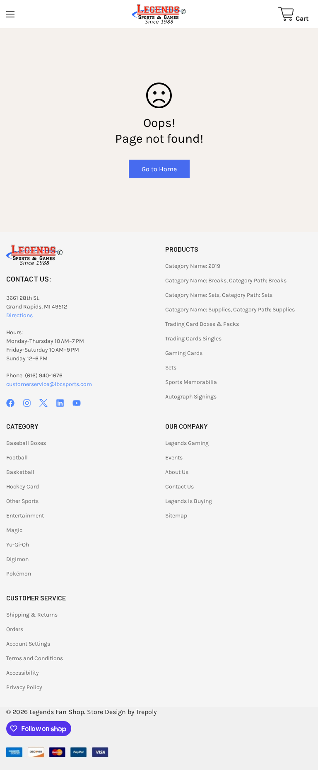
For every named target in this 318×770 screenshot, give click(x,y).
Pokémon (18, 573)
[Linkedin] (60, 403)
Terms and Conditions (34, 658)
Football (17, 457)
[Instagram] (27, 403)
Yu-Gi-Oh (17, 544)
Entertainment (25, 515)
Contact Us (179, 486)
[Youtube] (76, 403)
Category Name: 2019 (192, 266)
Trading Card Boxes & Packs (202, 324)
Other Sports (22, 501)
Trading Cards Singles (193, 338)
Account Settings (28, 643)
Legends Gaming (187, 443)
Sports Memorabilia (191, 382)
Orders (14, 629)
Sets (170, 367)
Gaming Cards (183, 353)
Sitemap (176, 515)
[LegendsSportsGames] (159, 14)
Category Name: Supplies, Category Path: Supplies (230, 309)
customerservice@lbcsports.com (49, 384)
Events (174, 457)
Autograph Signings (191, 396)
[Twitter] (43, 403)
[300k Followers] (10, 403)
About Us (176, 472)
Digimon (17, 559)
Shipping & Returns (32, 614)
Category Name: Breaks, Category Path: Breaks (226, 280)
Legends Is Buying (188, 501)
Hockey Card (22, 486)
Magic (14, 530)
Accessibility (22, 672)
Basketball (20, 472)
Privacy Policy (24, 687)
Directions (19, 315)
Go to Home (159, 169)
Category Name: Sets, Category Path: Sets (218, 295)
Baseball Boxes (26, 443)
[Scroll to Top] (301, 724)
